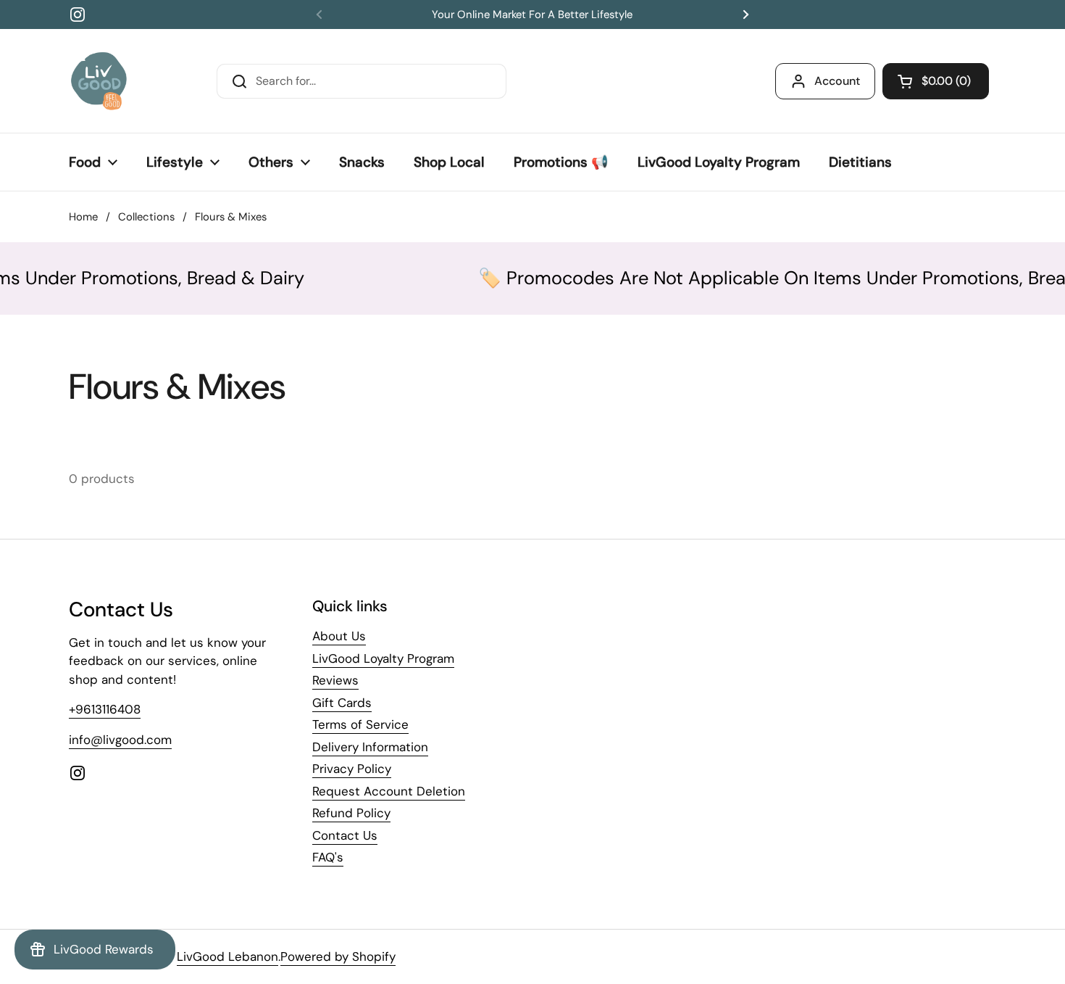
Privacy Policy (351, 769)
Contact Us (344, 835)
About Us (339, 636)
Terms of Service (360, 724)
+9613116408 (105, 709)
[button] (935, 81)
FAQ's (327, 857)
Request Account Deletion (388, 791)
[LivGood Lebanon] (99, 81)
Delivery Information (370, 747)
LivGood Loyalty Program (383, 658)
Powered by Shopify (338, 956)
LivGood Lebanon (227, 956)
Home (83, 217)
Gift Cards (342, 703)
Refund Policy (351, 813)
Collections (146, 217)
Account (837, 80)
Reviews (335, 680)
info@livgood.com (120, 740)
